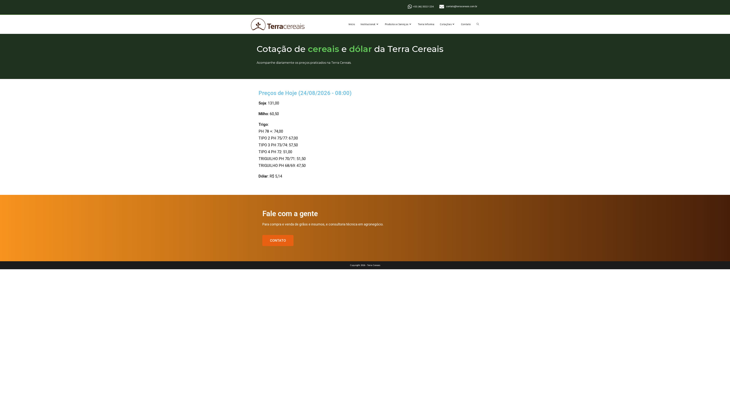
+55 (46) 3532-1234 (423, 6)
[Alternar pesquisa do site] (478, 24)
